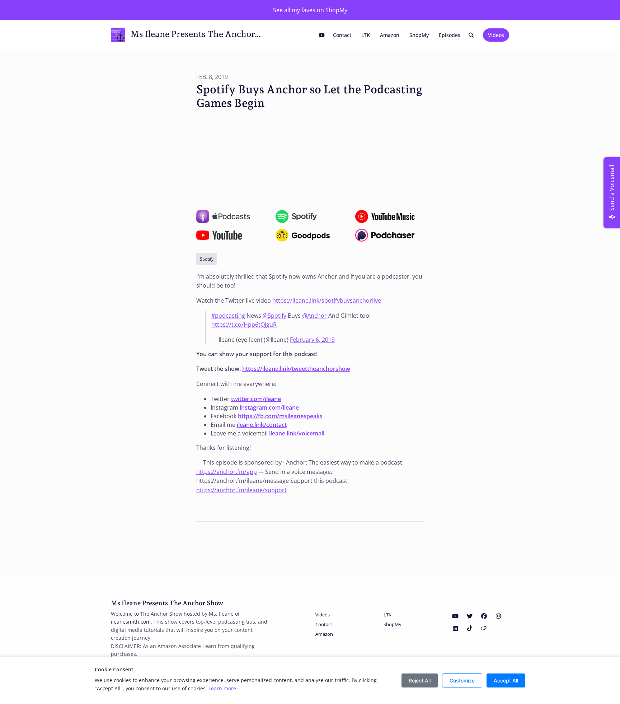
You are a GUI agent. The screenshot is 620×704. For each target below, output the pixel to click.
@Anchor (314, 316)
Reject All (420, 680)
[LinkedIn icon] (455, 628)
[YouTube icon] (455, 616)
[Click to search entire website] (471, 35)
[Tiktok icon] (469, 628)
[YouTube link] (322, 35)
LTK (365, 35)
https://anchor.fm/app (226, 472)
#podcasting (228, 316)
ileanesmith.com (131, 621)
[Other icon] (484, 628)
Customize (462, 680)
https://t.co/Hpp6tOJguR (244, 324)
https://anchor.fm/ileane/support (241, 490)
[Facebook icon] (484, 616)
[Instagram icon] (498, 616)
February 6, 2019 (312, 340)
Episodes (449, 35)
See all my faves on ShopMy (310, 10)
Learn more (222, 688)
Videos (496, 35)
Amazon (389, 35)
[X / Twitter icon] (469, 616)
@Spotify (274, 316)
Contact (342, 35)
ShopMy (419, 35)
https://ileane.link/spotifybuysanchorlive (326, 300)
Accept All (506, 680)
